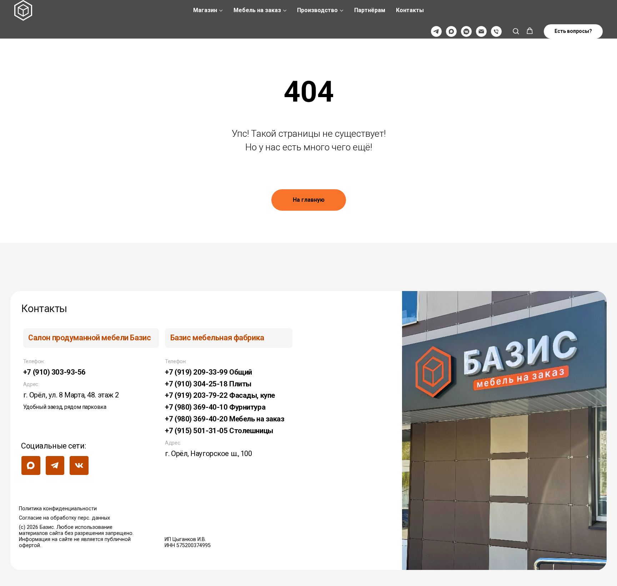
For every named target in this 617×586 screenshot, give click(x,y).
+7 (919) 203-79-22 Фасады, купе (220, 395)
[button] (515, 30)
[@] (481, 31)
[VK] (466, 31)
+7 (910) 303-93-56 (54, 372)
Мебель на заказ (257, 10)
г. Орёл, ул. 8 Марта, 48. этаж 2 (71, 395)
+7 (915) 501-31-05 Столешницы (219, 430)
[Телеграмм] (436, 31)
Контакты (410, 10)
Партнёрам (369, 10)
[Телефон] (496, 31)
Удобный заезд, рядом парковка (64, 407)
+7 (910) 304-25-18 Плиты (208, 384)
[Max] (451, 31)
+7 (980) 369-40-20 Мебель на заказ (224, 419)
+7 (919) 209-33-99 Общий (208, 372)
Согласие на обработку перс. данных (64, 518)
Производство (317, 10)
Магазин (205, 10)
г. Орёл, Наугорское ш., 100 (208, 453)
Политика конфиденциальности (58, 509)
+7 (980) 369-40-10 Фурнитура (215, 407)
